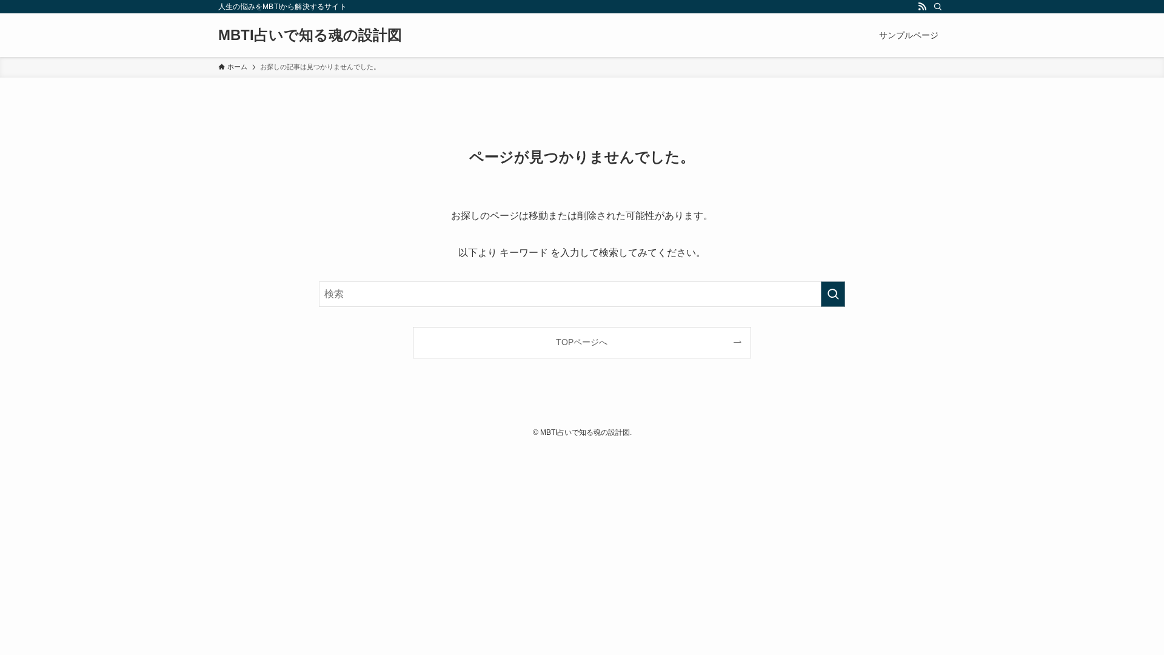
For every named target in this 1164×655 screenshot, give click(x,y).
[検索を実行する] (833, 294)
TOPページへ (581, 342)
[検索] (938, 6)
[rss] (922, 6)
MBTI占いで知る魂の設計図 (310, 35)
